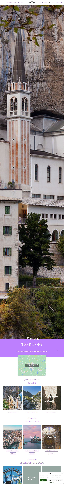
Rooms (14, 2)
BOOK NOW (59, 2)
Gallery (41, 2)
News (49, 2)
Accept (43, 480)
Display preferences (58, 480)
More (53, 2)
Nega (50, 480)
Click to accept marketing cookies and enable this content (32, 365)
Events (45, 2)
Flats (18, 2)
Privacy (50, 482)
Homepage (9, 2)
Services (23, 2)
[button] (62, 473)
